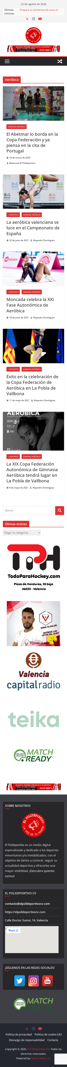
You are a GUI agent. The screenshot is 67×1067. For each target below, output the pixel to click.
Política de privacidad (19, 1034)
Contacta (52, 1040)
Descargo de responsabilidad (26, 1040)
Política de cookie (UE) (48, 1034)
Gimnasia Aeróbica (16, 126)
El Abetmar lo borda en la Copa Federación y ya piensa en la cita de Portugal (32, 142)
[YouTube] (47, 981)
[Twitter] (19, 981)
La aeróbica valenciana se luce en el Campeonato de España (33, 227)
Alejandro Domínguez (44, 240)
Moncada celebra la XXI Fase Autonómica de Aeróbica (30, 304)
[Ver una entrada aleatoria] (60, 61)
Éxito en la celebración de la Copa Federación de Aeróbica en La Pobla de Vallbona (32, 385)
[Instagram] (33, 981)
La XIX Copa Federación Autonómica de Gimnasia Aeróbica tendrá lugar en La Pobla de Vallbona (32, 472)
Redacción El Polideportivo (22, 163)
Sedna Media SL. (41, 1058)
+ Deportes (13, 214)
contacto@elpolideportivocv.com (27, 904)
